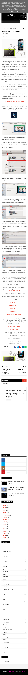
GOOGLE (5, 581)
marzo (5, 530)
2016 (4, 509)
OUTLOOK (5, 596)
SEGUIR (23, 468)
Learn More (12, 11)
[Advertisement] (14, 438)
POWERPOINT (6, 604)
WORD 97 (5, 649)
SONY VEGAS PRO (7, 622)
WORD (4, 639)
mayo (4, 526)
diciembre (6, 514)
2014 (4, 512)
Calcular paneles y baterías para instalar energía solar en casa (16, 488)
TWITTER (7, 464)
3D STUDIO (5, 546)
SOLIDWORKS (6, 617)
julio (4, 522)
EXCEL (4, 574)
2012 (4, 537)
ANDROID (5, 556)
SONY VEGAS (6, 619)
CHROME (5, 566)
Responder (8, 399)
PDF (4, 599)
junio (4, 524)
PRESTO (5, 609)
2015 (4, 510)
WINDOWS (5, 637)
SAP (4, 614)
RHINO (4, 612)
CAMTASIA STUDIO (7, 564)
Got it (18, 11)
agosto (5, 521)
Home (3, 28)
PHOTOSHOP (6, 601)
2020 (4, 507)
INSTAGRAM (8, 468)
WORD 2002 (6, 644)
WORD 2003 (6, 647)
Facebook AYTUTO (14, 305)
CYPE (4, 569)
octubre (5, 517)
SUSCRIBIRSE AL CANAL (21, 472)
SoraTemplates (11, 671)
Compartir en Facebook (14, 326)
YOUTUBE (8, 472)
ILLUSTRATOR (6, 584)
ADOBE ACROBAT (7, 551)
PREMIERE (5, 607)
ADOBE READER (7, 554)
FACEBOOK (8, 460)
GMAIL (4, 579)
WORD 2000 (6, 642)
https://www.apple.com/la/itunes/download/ (14, 101)
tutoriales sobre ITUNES (15, 290)
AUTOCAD (5, 561)
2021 (4, 505)
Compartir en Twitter (14, 329)
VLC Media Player (7, 629)
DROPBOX (5, 571)
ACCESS (5, 549)
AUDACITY (5, 559)
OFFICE (4, 594)
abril (4, 528)
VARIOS (4, 624)
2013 (4, 535)
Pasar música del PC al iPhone (9, 362)
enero (4, 533)
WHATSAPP (5, 632)
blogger (24, 380)
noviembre (6, 515)
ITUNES (7, 28)
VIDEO (4, 627)
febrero (5, 531)
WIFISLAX (5, 634)
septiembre (6, 519)
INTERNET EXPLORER (8, 589)
